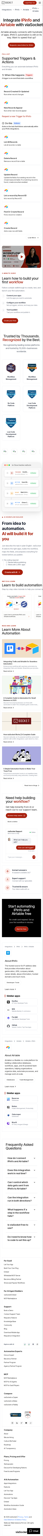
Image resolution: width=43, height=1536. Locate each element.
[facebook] (17, 1423)
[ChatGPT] (25, 1344)
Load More (32, 238)
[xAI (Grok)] (37, 1344)
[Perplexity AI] (33, 1344)
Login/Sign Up (30, 3)
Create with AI (11, 572)
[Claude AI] (29, 1344)
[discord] (31, 1423)
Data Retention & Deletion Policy (15, 1520)
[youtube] (26, 1423)
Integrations (7, 9)
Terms (26, 1517)
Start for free (21, 929)
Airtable (26, 9)
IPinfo (17, 9)
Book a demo (13, 821)
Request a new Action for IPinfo (21, 45)
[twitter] (21, 1423)
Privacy (21, 1517)
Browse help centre (15, 815)
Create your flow (10, 321)
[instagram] (12, 1423)
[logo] (9, 3)
